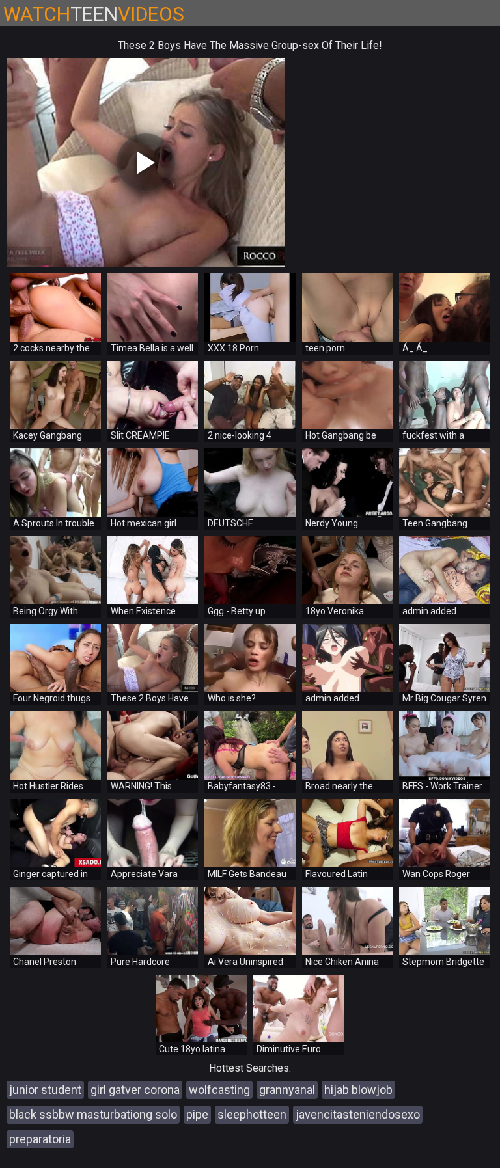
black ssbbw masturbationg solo (93, 1114)
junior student (45, 1089)
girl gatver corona (135, 1089)
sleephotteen (251, 1114)
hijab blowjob (358, 1089)
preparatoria (40, 1139)
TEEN (93, 14)
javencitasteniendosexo (358, 1114)
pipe (197, 1114)
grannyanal (287, 1089)
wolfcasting (219, 1089)
